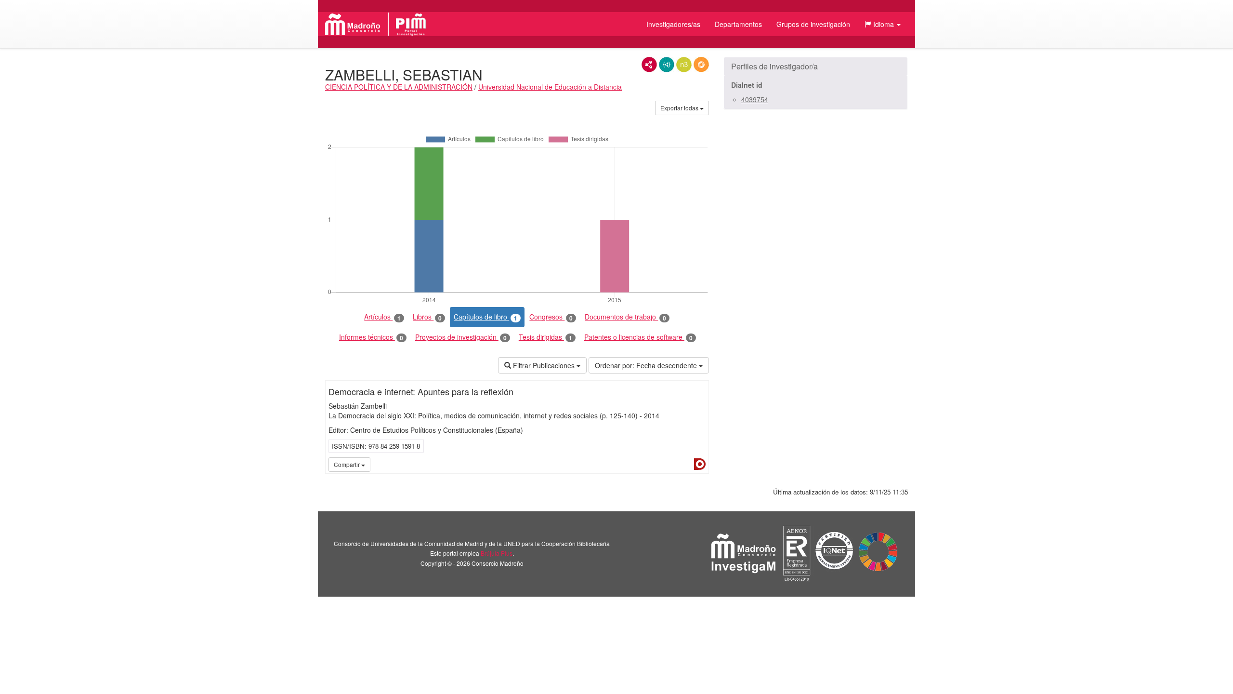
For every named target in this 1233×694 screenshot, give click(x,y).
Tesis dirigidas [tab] (545, 337)
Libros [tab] (427, 317)
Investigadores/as (673, 24)
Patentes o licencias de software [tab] (638, 337)
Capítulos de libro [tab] (485, 317)
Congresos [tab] (551, 317)
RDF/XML (649, 64)
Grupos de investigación (813, 24)
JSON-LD (666, 64)
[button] (882, 24)
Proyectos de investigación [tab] (461, 337)
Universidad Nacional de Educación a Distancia (550, 87)
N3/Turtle (684, 64)
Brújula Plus (496, 553)
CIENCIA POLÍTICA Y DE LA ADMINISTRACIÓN (398, 87)
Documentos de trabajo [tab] (625, 317)
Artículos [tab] (382, 317)
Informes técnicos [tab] (371, 337)
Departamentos (738, 24)
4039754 (754, 99)
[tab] (815, 66)
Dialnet (700, 464)
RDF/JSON (701, 64)
